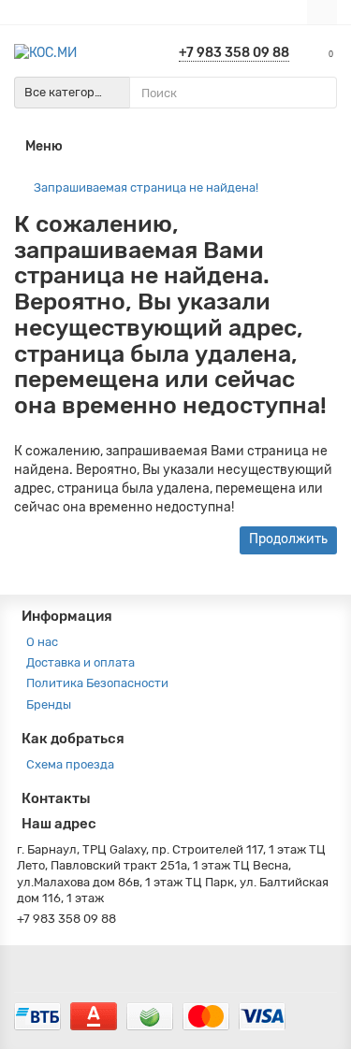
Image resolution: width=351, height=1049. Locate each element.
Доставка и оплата (80, 662)
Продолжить (288, 539)
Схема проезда (70, 764)
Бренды (48, 704)
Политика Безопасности (97, 683)
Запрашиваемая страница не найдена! (146, 187)
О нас (42, 642)
